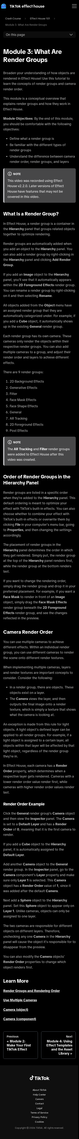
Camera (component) (19, 1019)
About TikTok (39, 1090)
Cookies (39, 1122)
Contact (39, 1103)
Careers (39, 1099)
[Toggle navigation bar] (74, 6)
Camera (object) (15, 1009)
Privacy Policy (39, 1117)
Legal (40, 1108)
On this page (15, 34)
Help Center (39, 1094)
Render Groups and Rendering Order (31, 991)
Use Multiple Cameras (20, 1000)
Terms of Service (39, 1112)
